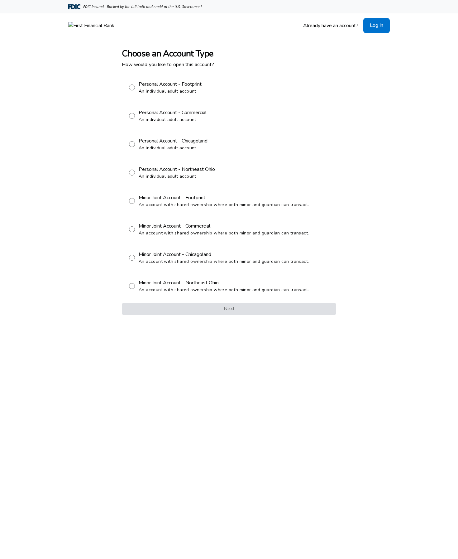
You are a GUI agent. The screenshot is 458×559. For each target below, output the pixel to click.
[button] (376, 25)
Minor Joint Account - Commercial (224, 229)
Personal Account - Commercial (173, 116)
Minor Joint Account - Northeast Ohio (224, 286)
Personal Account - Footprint (170, 87)
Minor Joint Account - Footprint (224, 201)
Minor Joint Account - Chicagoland (224, 257)
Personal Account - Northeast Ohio (177, 172)
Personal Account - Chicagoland (173, 144)
